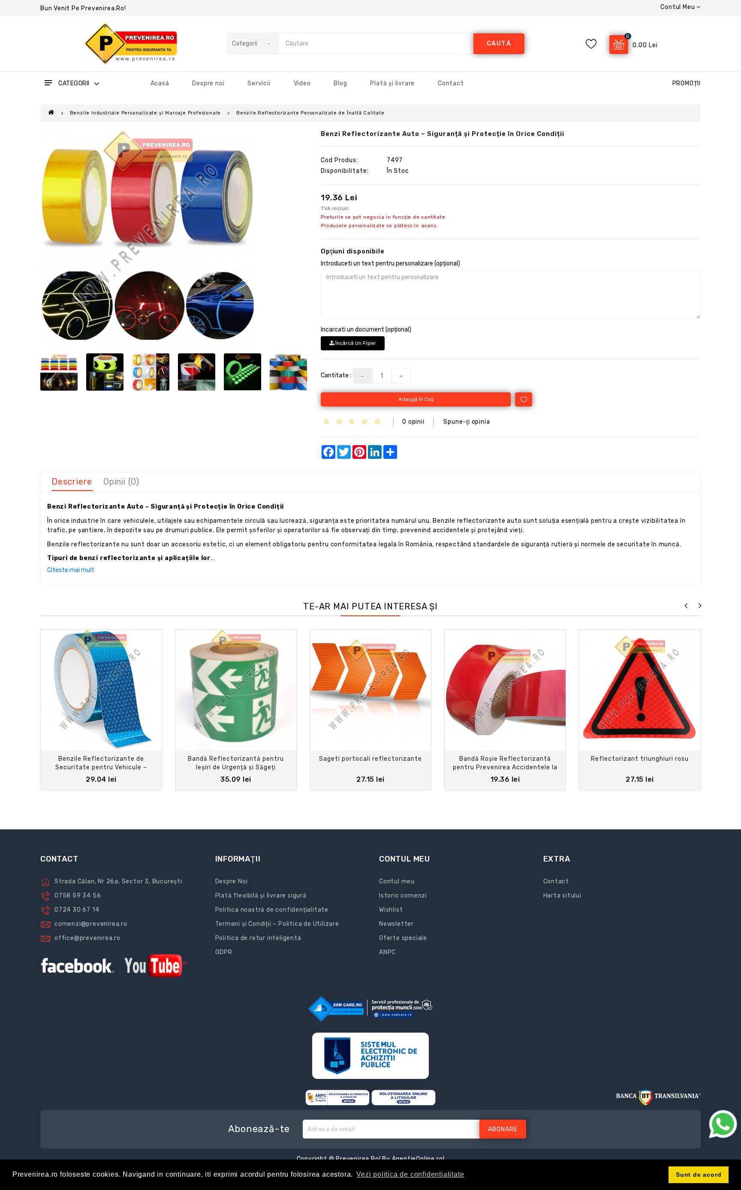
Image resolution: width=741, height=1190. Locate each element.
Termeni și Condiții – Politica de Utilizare (277, 924)
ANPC (387, 952)
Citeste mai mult (70, 570)
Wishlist (391, 909)
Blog (340, 83)
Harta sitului (562, 895)
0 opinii (413, 421)
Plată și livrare (392, 83)
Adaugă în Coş (416, 399)
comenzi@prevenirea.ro (90, 924)
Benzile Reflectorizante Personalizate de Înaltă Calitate (310, 113)
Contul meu (397, 881)
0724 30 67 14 (76, 909)
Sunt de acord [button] (698, 1174)
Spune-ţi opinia (466, 421)
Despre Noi (231, 881)
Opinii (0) (121, 481)
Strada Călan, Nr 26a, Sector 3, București (118, 881)
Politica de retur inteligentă (258, 938)
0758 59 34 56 (77, 895)
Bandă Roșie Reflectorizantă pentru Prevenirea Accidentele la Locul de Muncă (505, 767)
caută (499, 43)
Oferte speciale (403, 938)
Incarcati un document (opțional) (366, 329)
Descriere (71, 481)
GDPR (223, 952)
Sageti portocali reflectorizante (370, 758)
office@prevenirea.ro (87, 938)
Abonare (503, 1129)
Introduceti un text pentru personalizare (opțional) (390, 263)
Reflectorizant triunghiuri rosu (640, 758)
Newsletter (396, 924)
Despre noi (208, 83)
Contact (451, 83)
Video (302, 83)
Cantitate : (336, 375)
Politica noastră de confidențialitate (272, 909)
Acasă (160, 83)
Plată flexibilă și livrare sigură (261, 895)
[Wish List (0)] (591, 44)
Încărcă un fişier (355, 343)
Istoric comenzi (403, 895)
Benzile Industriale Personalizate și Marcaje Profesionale (145, 113)
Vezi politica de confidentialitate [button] (410, 1174)
